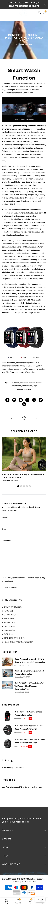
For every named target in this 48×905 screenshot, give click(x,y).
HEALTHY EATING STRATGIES (19, 642)
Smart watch (27, 386)
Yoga (35, 386)
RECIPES (9, 630)
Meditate (38, 383)
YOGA (20, 44)
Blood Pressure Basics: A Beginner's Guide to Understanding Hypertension (29, 660)
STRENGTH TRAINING (15, 638)
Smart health (16, 386)
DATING (8, 634)
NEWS (9, 619)
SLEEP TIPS (10, 615)
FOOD (8, 611)
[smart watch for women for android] (24, 109)
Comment (6, 541)
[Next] (43, 462)
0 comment (27, 44)
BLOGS (9, 623)
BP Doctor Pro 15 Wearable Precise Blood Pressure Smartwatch (28, 727)
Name (5, 517)
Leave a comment (24, 389)
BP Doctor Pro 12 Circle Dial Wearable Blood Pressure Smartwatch (29, 741)
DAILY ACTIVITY (13, 607)
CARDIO (9, 626)
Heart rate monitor (27, 383)
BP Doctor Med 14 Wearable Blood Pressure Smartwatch (28, 713)
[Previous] (4, 462)
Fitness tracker (13, 383)
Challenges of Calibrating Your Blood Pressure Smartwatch (29, 672)
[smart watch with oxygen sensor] (24, 339)
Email (5, 529)
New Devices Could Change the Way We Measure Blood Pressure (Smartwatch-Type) (29, 686)
